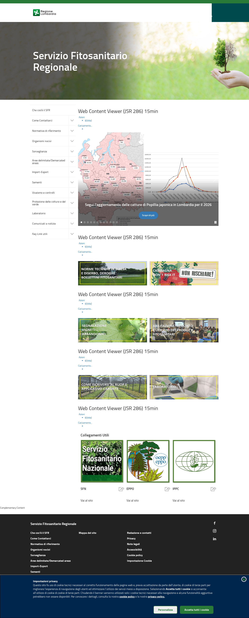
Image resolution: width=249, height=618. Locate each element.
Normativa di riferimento (45, 544)
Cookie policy (135, 555)
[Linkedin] (215, 539)
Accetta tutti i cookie (196, 610)
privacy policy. (156, 596)
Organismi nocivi (40, 549)
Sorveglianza (38, 555)
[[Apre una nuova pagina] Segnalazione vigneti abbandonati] (112, 330)
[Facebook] (215, 523)
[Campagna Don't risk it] (184, 273)
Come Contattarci (40, 538)
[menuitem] (152, 120)
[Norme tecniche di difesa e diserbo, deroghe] (112, 273)
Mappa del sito (87, 533)
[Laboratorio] (184, 386)
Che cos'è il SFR (39, 533)
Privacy (131, 538)
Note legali (133, 544)
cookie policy (127, 596)
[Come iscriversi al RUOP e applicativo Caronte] (112, 386)
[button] (209, 12)
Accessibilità (134, 549)
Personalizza (165, 610)
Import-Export (39, 566)
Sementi (35, 572)
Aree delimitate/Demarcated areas (50, 561)
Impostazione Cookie (139, 561)
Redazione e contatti (139, 533)
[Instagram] (215, 531)
